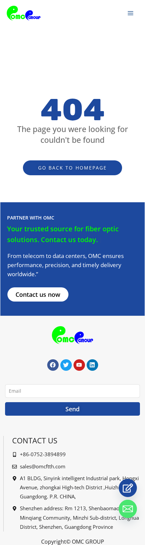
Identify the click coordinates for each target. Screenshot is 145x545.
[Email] (128, 509)
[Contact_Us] (128, 488)
